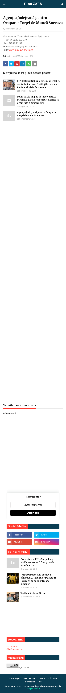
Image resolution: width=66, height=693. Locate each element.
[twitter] (46, 535)
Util (31, 56)
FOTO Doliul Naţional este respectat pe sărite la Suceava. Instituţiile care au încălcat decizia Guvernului (39, 84)
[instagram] (46, 542)
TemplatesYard (33, 689)
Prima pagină (15, 678)
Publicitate (52, 678)
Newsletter (30, 682)
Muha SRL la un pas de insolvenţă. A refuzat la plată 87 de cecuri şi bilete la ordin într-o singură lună (38, 99)
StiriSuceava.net (15, 649)
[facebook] (19, 535)
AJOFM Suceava (20, 56)
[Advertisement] (33, 262)
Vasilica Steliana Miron (33, 593)
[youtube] (19, 542)
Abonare (33, 512)
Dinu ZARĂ (33, 4)
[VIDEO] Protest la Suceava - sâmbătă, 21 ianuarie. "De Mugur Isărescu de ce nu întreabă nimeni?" (38, 579)
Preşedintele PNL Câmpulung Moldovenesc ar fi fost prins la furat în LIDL (37, 562)
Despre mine (29, 678)
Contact (41, 678)
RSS (39, 682)
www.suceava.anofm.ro (21, 50)
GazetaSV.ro (13, 646)
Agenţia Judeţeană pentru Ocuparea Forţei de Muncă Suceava (36, 114)
